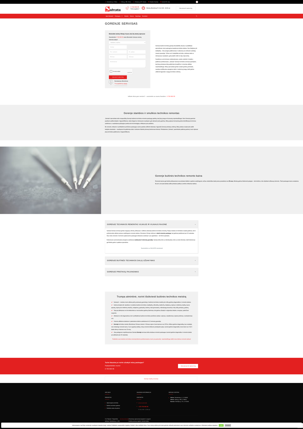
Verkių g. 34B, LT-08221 (178, 399)
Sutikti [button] (221, 425)
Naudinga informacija (144, 392)
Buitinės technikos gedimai (113, 405)
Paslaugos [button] (117, 16)
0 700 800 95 (135, 7)
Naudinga (138, 16)
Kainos (132, 16)
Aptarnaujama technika (112, 402)
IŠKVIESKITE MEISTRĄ (185, 8)
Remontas (108, 397)
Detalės (126, 16)
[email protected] (124, 419)
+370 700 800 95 (143, 406)
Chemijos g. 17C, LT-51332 (179, 401)
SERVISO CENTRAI (174, 392)
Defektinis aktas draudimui (113, 408)
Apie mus (107, 392)
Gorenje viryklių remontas (151, 378)
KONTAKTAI (140, 397)
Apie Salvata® (109, 16)
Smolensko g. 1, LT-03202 (179, 397)
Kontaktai (144, 16)
